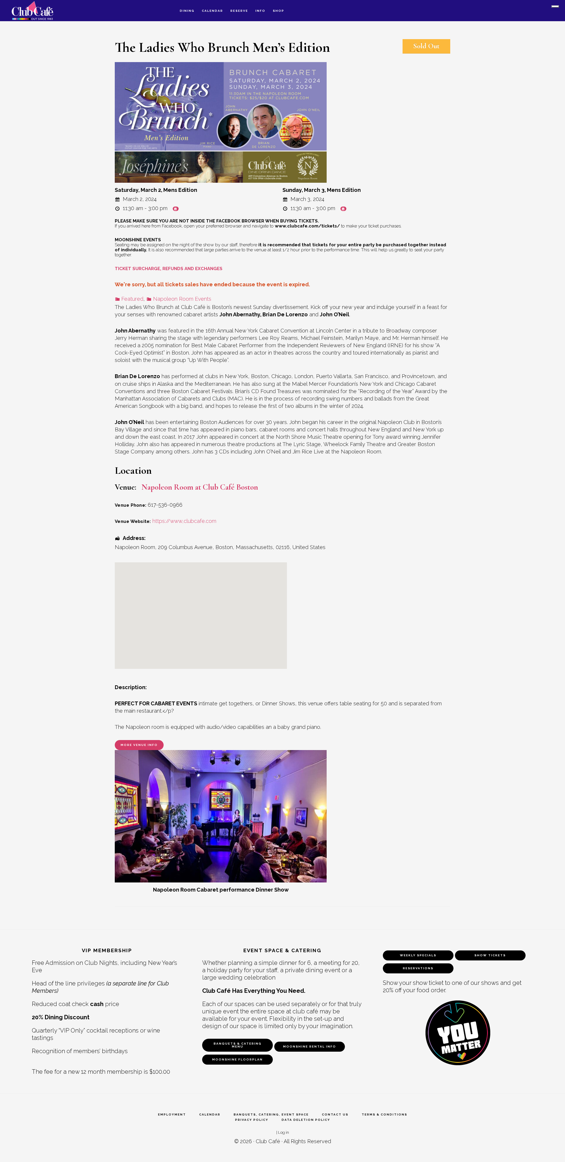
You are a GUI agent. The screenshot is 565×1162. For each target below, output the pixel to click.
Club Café (268, 1141)
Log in (283, 1132)
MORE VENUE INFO (139, 745)
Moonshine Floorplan (237, 1059)
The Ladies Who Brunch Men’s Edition (222, 47)
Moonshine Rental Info (309, 1046)
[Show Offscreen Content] (555, 6)
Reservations (418, 968)
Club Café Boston (38, 10)
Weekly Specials (418, 955)
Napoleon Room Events (182, 299)
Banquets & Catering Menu (238, 1045)
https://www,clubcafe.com (184, 521)
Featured (132, 299)
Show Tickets (490, 955)
